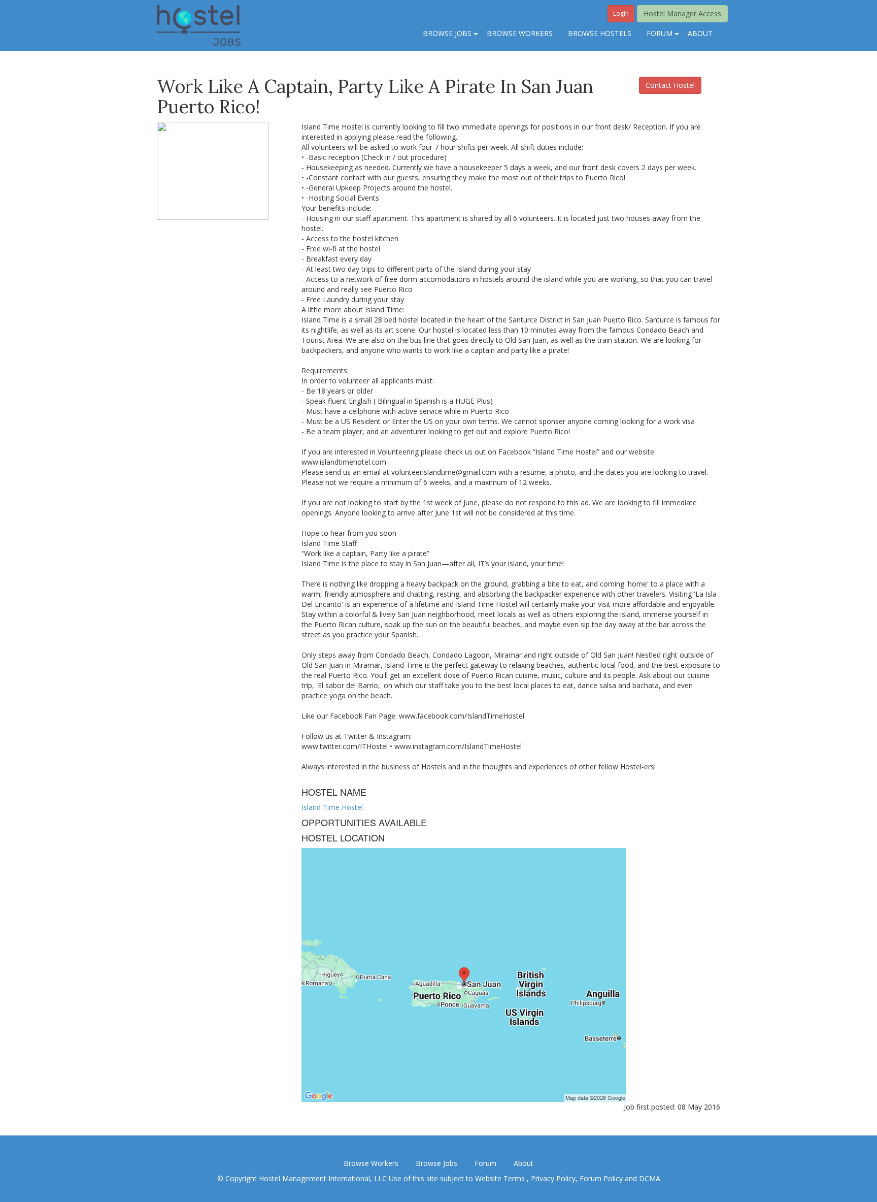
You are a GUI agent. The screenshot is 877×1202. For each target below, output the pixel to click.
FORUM (655, 34)
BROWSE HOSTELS (599, 33)
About (523, 1163)
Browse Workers (371, 1163)
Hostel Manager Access (682, 13)
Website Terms (501, 1178)
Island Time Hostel (332, 807)
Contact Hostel (670, 85)
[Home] (199, 24)
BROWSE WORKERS (520, 33)
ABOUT (700, 33)
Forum (485, 1163)
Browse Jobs (436, 1163)
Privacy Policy (553, 1178)
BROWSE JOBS (443, 34)
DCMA (649, 1178)
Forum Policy (601, 1178)
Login (621, 13)
